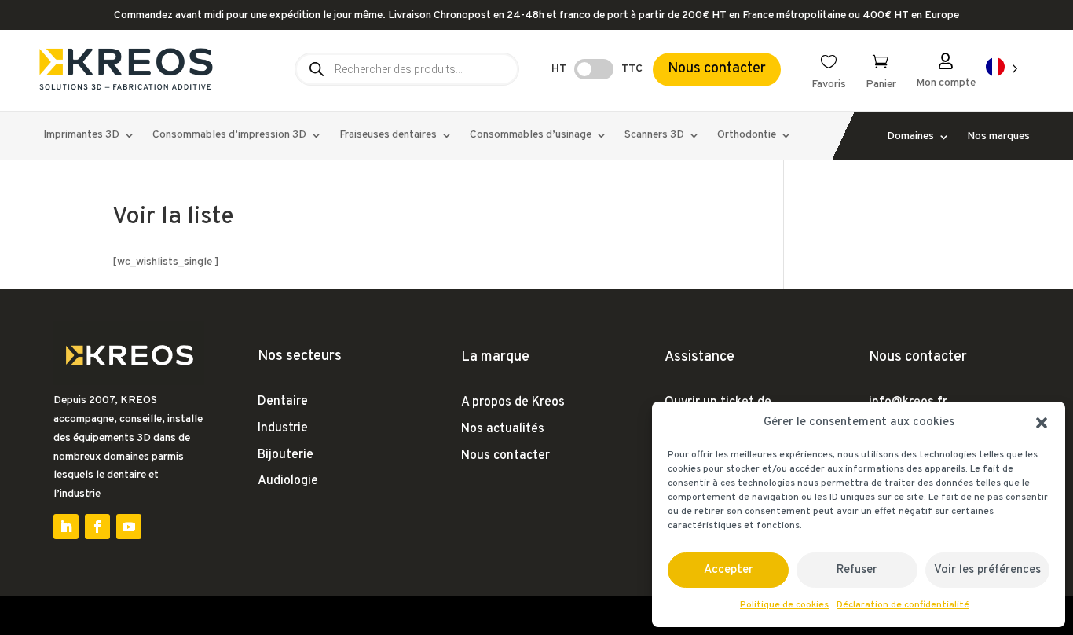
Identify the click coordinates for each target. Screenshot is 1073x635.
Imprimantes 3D (81, 135)
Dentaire (283, 401)
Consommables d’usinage (530, 135)
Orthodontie (746, 135)
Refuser (857, 570)
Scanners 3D (654, 135)
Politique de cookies (784, 605)
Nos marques (998, 137)
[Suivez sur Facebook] (97, 526)
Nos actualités (502, 429)
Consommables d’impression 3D (229, 135)
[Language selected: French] (1002, 68)
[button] (1041, 423)
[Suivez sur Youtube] (128, 526)
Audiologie (288, 481)
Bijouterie (285, 455)
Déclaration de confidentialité (903, 605)
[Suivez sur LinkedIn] (66, 526)
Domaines (910, 137)
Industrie (283, 428)
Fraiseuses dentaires (388, 135)
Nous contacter (717, 69)
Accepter (728, 570)
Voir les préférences (987, 570)
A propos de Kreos (513, 402)
